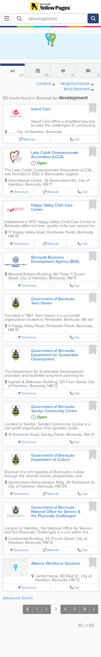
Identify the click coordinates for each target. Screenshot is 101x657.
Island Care (40, 109)
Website (29, 139)
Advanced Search (18, 598)
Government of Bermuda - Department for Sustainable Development (55, 355)
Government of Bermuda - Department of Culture (53, 457)
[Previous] (28, 609)
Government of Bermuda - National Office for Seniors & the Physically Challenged (56, 511)
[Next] (84, 609)
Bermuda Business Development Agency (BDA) (55, 259)
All (17, 73)
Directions (21, 192)
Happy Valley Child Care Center (52, 207)
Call (76, 139)
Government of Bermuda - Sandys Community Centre (54, 409)
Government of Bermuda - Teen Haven (53, 301)
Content (44, 84)
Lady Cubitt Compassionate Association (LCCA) (54, 155)
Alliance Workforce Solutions (56, 563)
